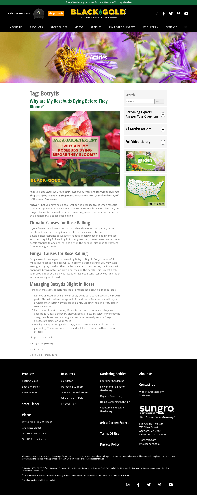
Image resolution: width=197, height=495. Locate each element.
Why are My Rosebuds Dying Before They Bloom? (69, 104)
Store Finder (58, 27)
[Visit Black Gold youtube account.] (186, 13)
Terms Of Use (109, 433)
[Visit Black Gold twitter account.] (171, 13)
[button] (186, 27)
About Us (16, 27)
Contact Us (147, 384)
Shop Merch (56, 13)
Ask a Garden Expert (122, 27)
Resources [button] (149, 27)
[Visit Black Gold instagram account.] (156, 13)
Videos (79, 27)
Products (36, 27)
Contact (171, 27)
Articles (96, 27)
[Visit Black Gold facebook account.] (163, 13)
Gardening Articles (113, 373)
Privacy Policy (110, 444)
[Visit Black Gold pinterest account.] (178, 13)
